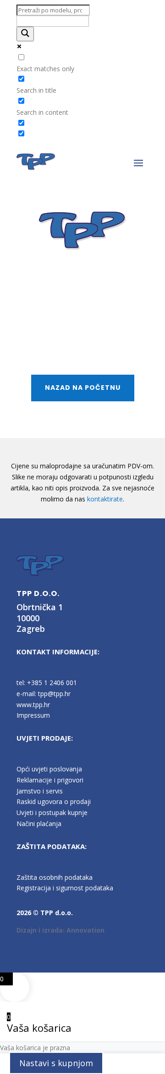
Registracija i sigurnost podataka (64, 887)
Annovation (85, 930)
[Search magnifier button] (25, 34)
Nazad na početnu (83, 387)
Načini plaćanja (38, 823)
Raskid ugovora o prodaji (53, 801)
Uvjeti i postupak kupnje (52, 812)
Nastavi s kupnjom (56, 1062)
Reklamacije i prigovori (49, 780)
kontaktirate (105, 499)
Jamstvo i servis (39, 791)
